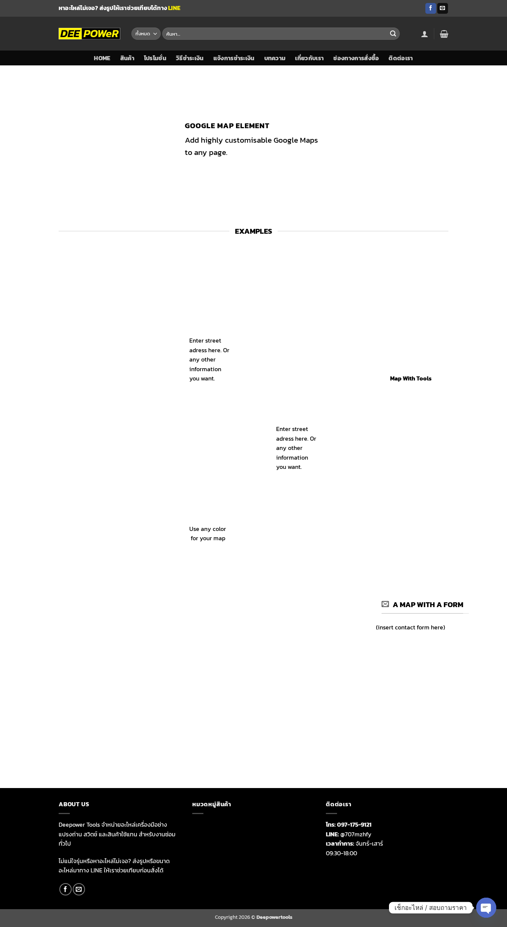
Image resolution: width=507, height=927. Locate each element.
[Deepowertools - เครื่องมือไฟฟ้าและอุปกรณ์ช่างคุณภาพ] (89, 33)
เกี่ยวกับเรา (309, 58)
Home (102, 58)
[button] (424, 34)
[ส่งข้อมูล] (393, 33)
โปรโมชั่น (155, 58)
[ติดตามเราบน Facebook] (430, 8)
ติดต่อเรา (401, 58)
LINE (174, 7)
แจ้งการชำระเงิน (234, 58)
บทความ (275, 58)
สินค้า (127, 58)
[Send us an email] (442, 8)
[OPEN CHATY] (486, 908)
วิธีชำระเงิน (190, 58)
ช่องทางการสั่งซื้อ (356, 58)
